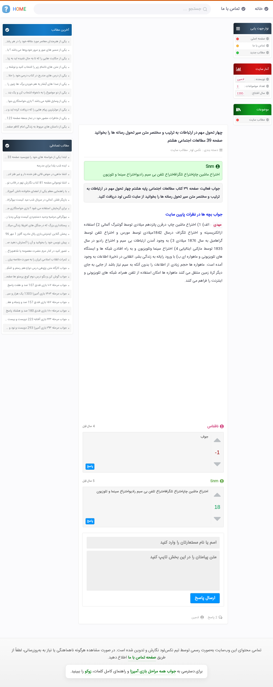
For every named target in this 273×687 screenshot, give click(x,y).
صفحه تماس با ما (142, 657)
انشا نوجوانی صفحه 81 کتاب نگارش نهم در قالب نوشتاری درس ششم (35, 183)
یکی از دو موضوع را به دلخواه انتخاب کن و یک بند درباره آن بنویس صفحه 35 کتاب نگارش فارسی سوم (35, 93)
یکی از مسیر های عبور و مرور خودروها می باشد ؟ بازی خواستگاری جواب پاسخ (35, 50)
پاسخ (90, 466)
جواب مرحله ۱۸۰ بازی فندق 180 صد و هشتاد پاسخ (36, 311)
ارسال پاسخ (205, 598)
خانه (259, 9)
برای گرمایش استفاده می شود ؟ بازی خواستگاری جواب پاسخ (35, 208)
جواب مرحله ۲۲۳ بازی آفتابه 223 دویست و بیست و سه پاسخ (35, 319)
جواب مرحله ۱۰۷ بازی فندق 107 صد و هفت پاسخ (37, 285)
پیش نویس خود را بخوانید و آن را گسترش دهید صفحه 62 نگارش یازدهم (35, 243)
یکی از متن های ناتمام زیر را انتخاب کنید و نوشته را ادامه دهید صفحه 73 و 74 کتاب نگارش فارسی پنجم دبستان (35, 67)
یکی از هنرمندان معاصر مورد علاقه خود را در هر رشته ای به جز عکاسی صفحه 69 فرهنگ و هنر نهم (35, 41)
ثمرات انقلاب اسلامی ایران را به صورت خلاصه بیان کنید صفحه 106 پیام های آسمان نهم (35, 260)
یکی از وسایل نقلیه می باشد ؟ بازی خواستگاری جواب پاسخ (35, 101)
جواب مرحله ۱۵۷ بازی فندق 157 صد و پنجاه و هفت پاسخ (35, 302)
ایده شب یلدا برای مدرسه (52, 166)
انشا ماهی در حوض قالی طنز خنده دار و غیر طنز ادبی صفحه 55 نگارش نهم (35, 174)
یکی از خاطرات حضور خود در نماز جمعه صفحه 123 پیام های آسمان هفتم (35, 118)
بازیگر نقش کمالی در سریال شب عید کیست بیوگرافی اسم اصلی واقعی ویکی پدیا (35, 200)
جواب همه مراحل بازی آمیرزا (153, 671)
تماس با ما (230, 9)
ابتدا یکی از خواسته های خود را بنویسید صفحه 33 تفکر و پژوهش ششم (35, 157)
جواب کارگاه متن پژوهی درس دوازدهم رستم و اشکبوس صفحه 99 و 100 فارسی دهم (35, 268)
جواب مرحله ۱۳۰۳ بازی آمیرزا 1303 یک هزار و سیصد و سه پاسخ (35, 294)
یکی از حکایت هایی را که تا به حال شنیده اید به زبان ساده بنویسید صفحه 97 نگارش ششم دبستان (35, 59)
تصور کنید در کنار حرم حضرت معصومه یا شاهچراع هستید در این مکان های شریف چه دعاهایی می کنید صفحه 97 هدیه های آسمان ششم (35, 251)
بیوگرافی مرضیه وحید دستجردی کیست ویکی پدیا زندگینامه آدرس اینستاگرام (35, 217)
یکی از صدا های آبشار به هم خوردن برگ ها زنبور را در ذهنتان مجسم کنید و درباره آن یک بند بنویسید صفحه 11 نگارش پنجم (35, 84)
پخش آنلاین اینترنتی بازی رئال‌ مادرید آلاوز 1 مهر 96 (36, 234)
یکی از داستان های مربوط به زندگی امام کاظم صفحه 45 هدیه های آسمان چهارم (35, 127)
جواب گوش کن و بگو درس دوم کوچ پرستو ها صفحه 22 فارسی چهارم (35, 277)
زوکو (88, 671)
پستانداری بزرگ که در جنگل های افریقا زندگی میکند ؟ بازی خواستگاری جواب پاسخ (35, 225)
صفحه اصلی (258, 39)
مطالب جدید (257, 53)
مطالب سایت (257, 120)
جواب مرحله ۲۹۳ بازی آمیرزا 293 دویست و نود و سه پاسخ (35, 328)
